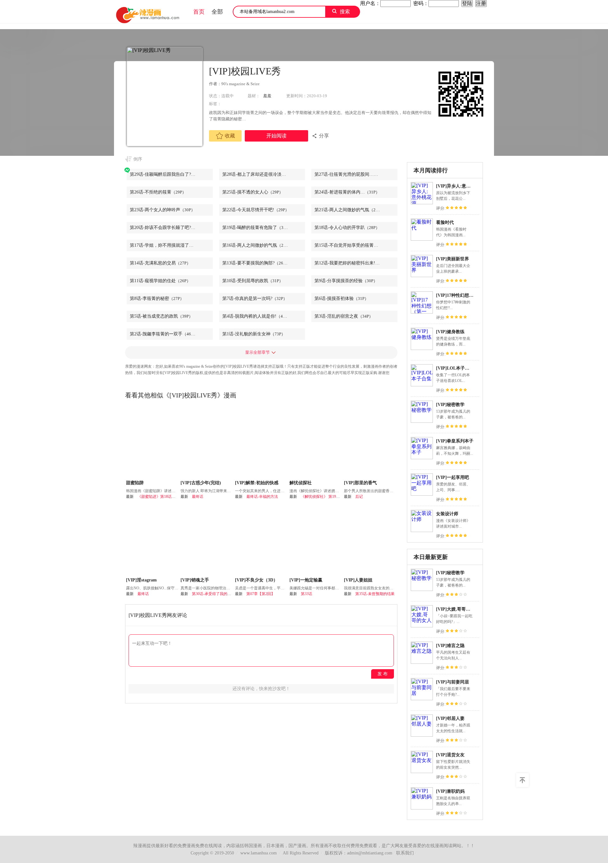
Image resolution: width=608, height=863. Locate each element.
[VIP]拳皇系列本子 (454, 441)
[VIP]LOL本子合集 (455, 368)
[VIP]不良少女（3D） (256, 580)
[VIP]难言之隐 (450, 645)
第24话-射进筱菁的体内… (347, 192)
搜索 (345, 11)
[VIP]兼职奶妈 (450, 791)
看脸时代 (445, 222)
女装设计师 (447, 513)
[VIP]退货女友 (450, 754)
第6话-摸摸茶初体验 (341, 298)
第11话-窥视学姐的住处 (160, 280)
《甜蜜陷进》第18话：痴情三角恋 (165, 496)
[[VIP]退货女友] (422, 771)
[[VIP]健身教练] (422, 348)
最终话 (197, 496)
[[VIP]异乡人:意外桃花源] (422, 202)
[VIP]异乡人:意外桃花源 (460, 186)
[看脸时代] (422, 239)
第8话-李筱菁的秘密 (157, 298)
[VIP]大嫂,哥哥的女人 (457, 609)
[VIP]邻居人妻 (450, 718)
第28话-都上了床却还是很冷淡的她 (263, 174)
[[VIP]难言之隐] (422, 662)
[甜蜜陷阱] (152, 443)
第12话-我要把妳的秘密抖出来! (352, 263)
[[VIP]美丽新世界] (422, 275)
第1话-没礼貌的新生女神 (253, 334)
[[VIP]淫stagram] (152, 540)
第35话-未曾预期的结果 (375, 594)
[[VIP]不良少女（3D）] (261, 540)
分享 (324, 135)
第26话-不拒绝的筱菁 (158, 192)
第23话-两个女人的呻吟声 (162, 209)
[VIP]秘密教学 (450, 404)
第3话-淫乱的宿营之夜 (343, 316)
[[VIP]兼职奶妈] (422, 807)
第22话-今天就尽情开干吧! (255, 209)
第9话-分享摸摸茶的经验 (345, 280)
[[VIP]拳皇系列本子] (422, 457)
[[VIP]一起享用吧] (422, 494)
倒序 (137, 159)
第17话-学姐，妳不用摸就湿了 (168, 245)
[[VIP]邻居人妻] (422, 735)
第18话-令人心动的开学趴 (347, 227)
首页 (199, 12)
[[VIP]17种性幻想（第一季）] (422, 311)
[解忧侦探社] (315, 443)
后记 (359, 496)
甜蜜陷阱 (135, 482)
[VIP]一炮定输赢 (305, 580)
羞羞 (267, 95)
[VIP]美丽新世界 (452, 259)
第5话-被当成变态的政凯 (161, 316)
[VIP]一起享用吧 (452, 477)
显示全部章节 (257, 352)
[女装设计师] (422, 530)
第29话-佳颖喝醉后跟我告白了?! (168, 174)
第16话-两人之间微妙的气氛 (257, 245)
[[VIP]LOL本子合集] (422, 384)
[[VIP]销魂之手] (206, 540)
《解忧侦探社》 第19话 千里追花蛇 (330, 496)
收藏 (230, 135)
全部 (217, 12)
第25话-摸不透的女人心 (252, 192)
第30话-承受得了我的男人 (213, 594)
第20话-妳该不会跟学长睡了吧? (168, 227)
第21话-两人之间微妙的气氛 (349, 209)
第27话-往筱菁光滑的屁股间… (351, 174)
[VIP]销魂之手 (194, 580)
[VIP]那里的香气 (360, 482)
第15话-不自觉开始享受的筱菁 (351, 245)
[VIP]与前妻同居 (452, 682)
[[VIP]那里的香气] (370, 443)
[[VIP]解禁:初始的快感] (261, 443)
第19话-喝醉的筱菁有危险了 (257, 227)
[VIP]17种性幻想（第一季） (463, 295)
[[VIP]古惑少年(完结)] (206, 443)
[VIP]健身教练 (450, 331)
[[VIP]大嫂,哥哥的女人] (422, 625)
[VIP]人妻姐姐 (358, 580)
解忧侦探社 (300, 482)
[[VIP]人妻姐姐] (370, 540)
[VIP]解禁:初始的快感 (256, 482)
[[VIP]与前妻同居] (422, 698)
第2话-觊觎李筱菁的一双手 (163, 334)
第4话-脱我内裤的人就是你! (256, 316)
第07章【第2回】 (260, 594)
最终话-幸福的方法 (262, 496)
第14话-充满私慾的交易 (160, 263)
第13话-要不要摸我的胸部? (255, 263)
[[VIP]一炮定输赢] (315, 540)
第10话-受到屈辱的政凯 (252, 280)
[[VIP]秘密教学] (422, 421)
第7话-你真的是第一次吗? (254, 298)
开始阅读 (276, 135)
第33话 (306, 594)
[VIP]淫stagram (141, 580)
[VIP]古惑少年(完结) (200, 482)
